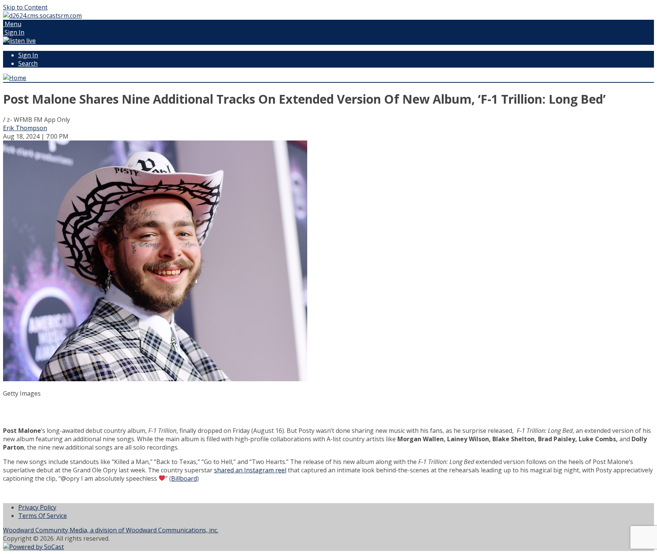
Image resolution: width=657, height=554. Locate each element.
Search (28, 63)
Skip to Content (25, 7)
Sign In (28, 55)
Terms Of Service (42, 515)
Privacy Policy (37, 507)
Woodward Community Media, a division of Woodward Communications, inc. (110, 530)
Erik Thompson (25, 128)
